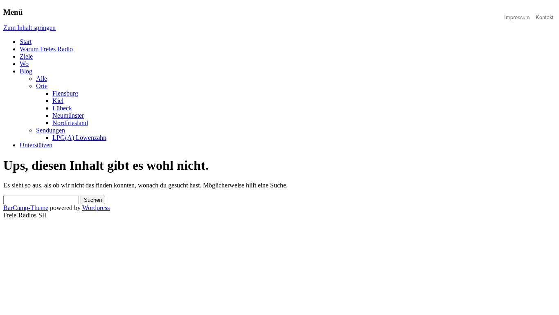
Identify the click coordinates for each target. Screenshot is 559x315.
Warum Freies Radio (46, 49)
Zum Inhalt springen (29, 27)
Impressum (517, 17)
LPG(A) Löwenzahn (79, 137)
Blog (26, 71)
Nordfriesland (70, 122)
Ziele (26, 56)
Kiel (57, 100)
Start (26, 41)
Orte (41, 85)
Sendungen (50, 130)
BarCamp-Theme (25, 207)
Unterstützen (36, 145)
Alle (41, 78)
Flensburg (65, 93)
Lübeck (62, 108)
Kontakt (545, 17)
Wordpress (96, 207)
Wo (24, 63)
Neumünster (68, 115)
